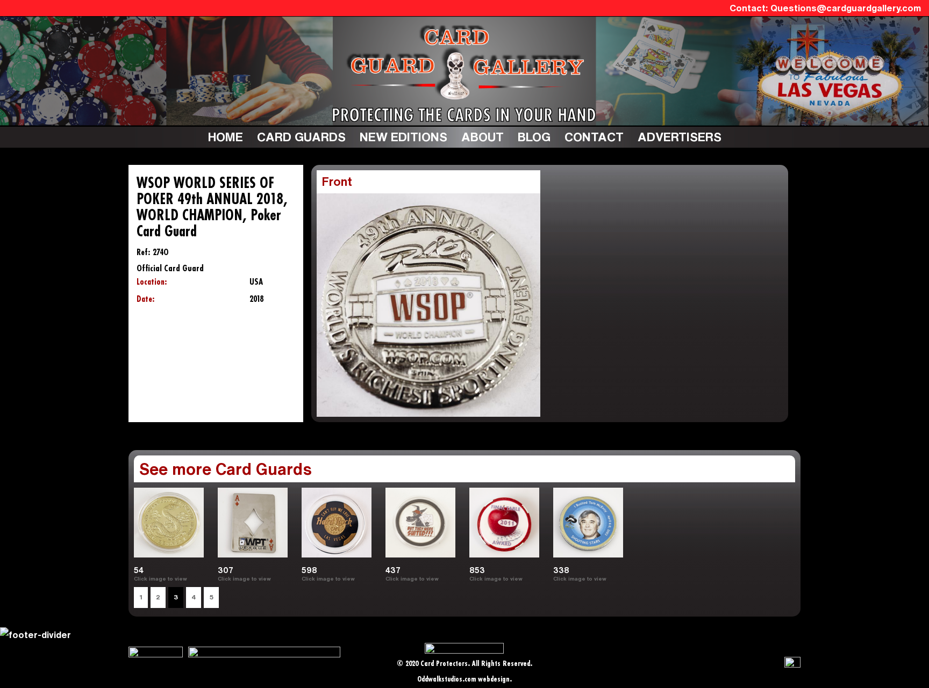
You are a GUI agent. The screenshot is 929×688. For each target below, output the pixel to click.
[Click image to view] (611, 578)
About (482, 137)
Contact (594, 137)
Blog (534, 137)
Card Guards (301, 137)
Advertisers (679, 137)
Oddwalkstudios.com (446, 680)
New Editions (403, 137)
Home (225, 137)
